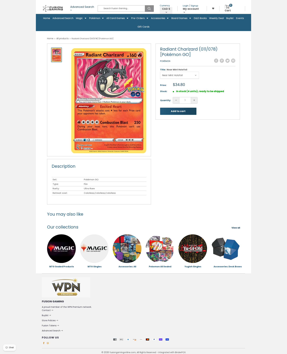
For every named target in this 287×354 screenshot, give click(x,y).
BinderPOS (180, 352)
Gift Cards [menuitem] (143, 26)
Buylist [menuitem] (230, 18)
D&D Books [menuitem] (200, 18)
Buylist (45, 315)
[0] (227, 7)
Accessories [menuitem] (158, 18)
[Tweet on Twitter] (227, 61)
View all (236, 227)
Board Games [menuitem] (179, 18)
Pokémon (165, 61)
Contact (46, 310)
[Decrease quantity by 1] (176, 100)
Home (50, 38)
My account (191, 9)
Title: (173, 70)
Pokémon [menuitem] (94, 18)
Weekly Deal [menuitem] (216, 18)
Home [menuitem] (46, 18)
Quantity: (165, 100)
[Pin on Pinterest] (222, 61)
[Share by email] (233, 61)
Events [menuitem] (240, 18)
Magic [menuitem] (79, 18)
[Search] (149, 8)
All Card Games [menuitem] (115, 18)
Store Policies (49, 320)
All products (62, 38)
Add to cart (178, 111)
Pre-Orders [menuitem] (138, 18)
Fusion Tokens (49, 325)
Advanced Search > (82, 8)
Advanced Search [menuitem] (62, 18)
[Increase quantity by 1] (194, 100)
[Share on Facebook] (216, 61)
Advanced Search (51, 330)
